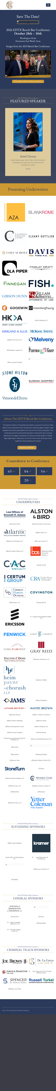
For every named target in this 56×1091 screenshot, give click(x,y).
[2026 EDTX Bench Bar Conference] (10, 1)
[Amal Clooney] (28, 113)
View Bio (27, 169)
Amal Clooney (28, 156)
